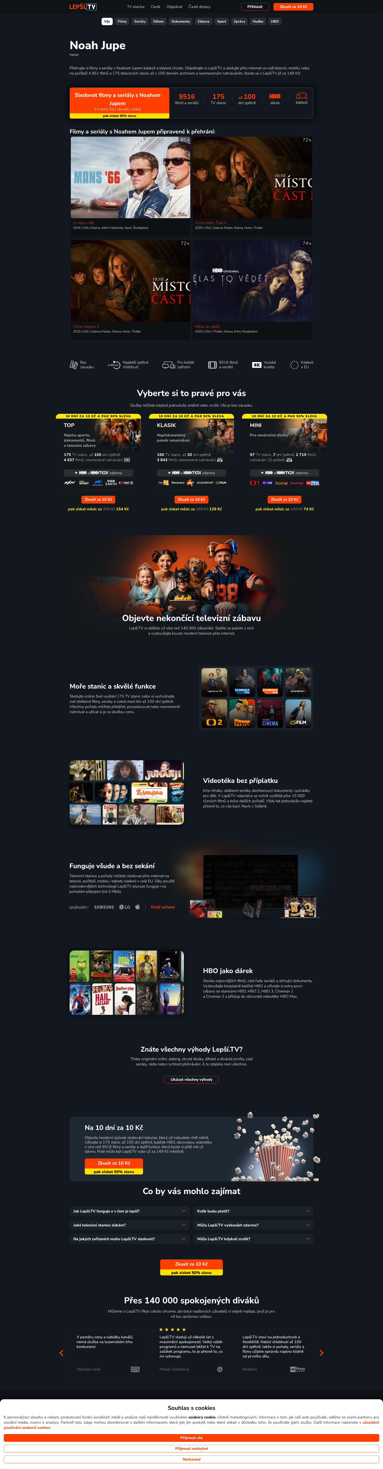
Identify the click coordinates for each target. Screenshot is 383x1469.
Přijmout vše (191, 1437)
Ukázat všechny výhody (191, 1079)
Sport (221, 21)
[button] (61, 1353)
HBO (275, 21)
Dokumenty (181, 21)
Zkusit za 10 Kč (293, 6)
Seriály (140, 21)
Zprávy (239, 21)
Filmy (122, 21)
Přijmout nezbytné (191, 1448)
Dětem (158, 21)
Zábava (203, 21)
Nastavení (191, 1459)
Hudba (258, 21)
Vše (107, 21)
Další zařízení (163, 907)
